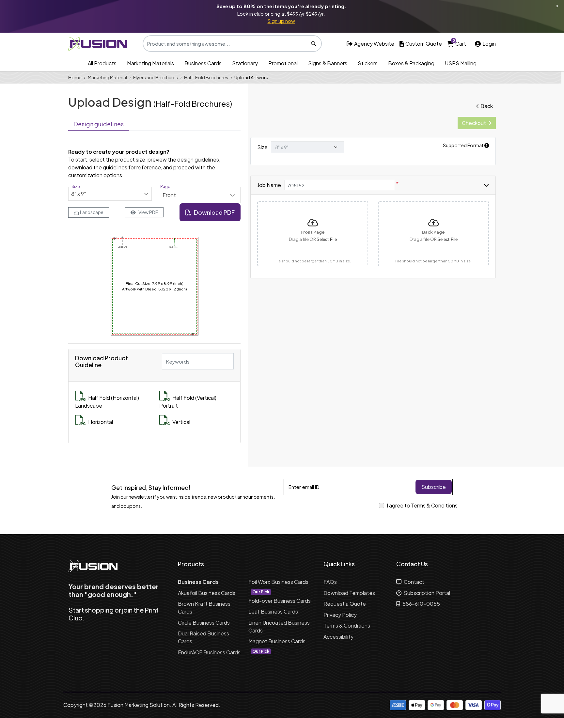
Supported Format (463, 145)
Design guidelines (98, 124)
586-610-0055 (420, 603)
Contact (413, 581)
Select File (327, 239)
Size (262, 147)
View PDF (148, 212)
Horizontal (100, 421)
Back (486, 105)
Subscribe (433, 486)
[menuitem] (102, 63)
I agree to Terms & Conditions (422, 505)
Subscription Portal (426, 592)
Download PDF (214, 212)
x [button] (557, 5)
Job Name (269, 184)
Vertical (181, 421)
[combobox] (110, 194)
